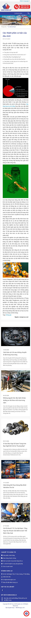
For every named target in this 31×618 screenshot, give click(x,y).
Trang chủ (3, 26)
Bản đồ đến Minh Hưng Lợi (10, 582)
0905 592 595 (25, 6)
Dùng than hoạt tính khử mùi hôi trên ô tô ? (15, 54)
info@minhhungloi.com (9, 579)
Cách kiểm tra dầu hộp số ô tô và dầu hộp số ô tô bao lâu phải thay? (15, 62)
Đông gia (8, 315)
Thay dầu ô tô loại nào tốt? (11, 52)
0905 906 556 (25, 7)
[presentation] (1, 20)
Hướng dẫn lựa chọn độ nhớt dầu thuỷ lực (14, 59)
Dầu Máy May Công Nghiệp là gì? (12, 57)
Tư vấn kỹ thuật (12, 26)
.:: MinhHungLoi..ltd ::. (20, 607)
